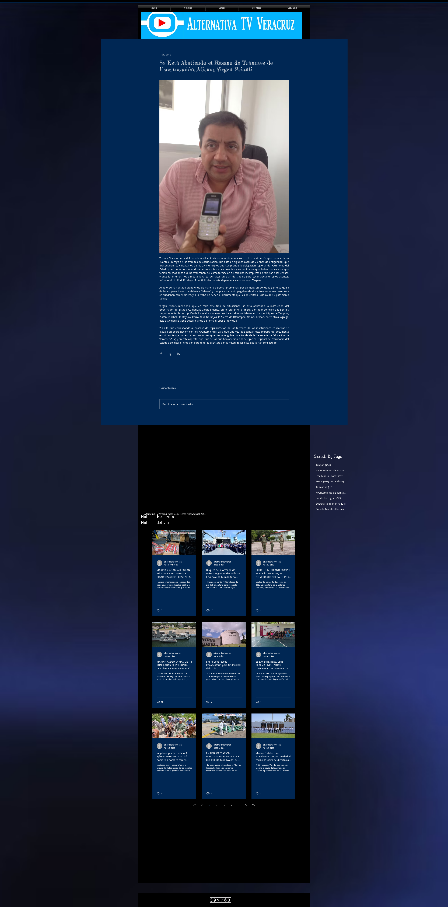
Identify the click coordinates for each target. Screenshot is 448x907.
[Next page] (246, 805)
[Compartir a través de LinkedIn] (178, 354)
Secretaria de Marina (330, 503)
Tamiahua (324, 487)
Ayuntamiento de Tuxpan (331, 470)
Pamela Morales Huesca (331, 509)
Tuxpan (323, 465)
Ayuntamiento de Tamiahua (331, 492)
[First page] (194, 805)
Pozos (322, 481)
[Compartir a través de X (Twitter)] (169, 354)
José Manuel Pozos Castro (331, 476)
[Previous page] (202, 805)
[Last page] (253, 805)
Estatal (337, 481)
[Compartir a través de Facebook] (161, 354)
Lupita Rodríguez (328, 498)
